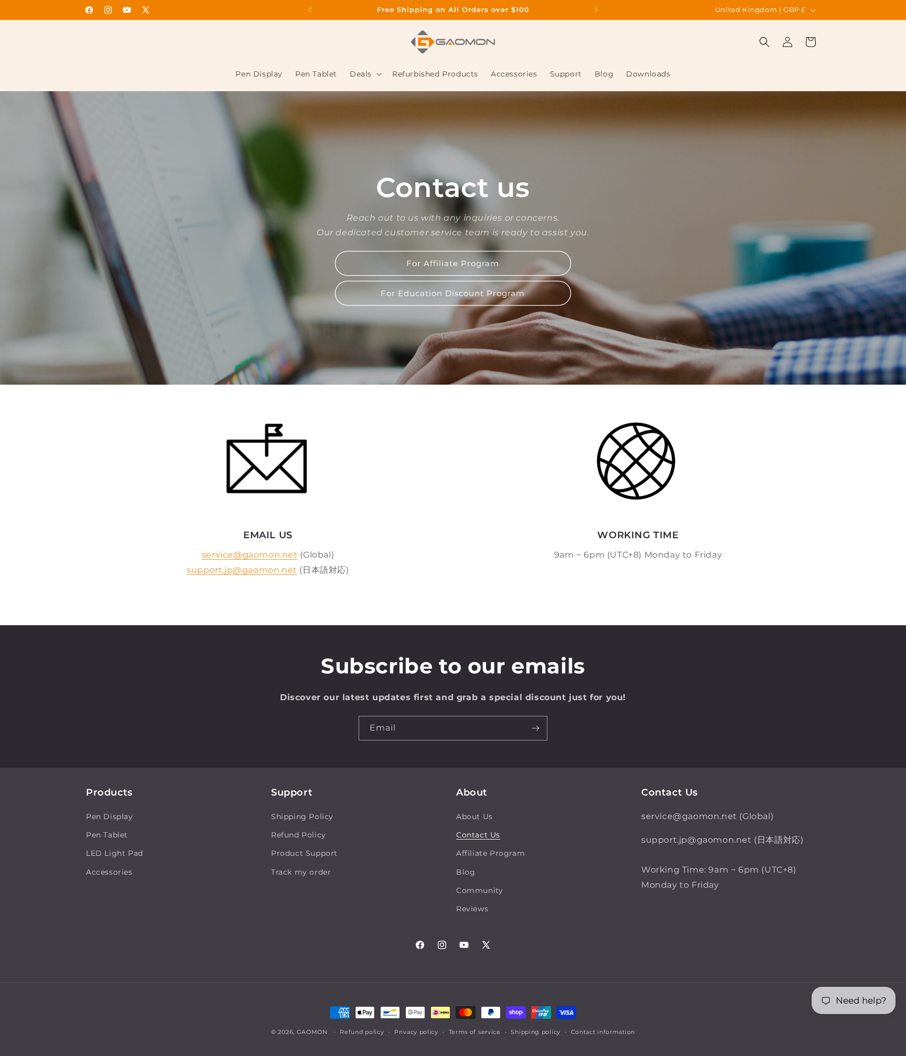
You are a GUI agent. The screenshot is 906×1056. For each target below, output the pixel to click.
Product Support (304, 853)
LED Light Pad (114, 853)
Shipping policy (535, 1032)
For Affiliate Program (453, 263)
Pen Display (109, 816)
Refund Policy (298, 835)
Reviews (472, 908)
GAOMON (312, 1032)
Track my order (301, 872)
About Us (474, 816)
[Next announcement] (596, 10)
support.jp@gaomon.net (242, 570)
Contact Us (478, 835)
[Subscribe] (535, 728)
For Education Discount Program (453, 293)
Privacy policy (416, 1032)
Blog (465, 872)
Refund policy (362, 1032)
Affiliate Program (490, 853)
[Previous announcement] (309, 10)
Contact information (603, 1032)
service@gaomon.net (250, 555)
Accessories (109, 872)
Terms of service (475, 1032)
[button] (364, 74)
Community (479, 890)
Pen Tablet (107, 835)
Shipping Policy (302, 816)
